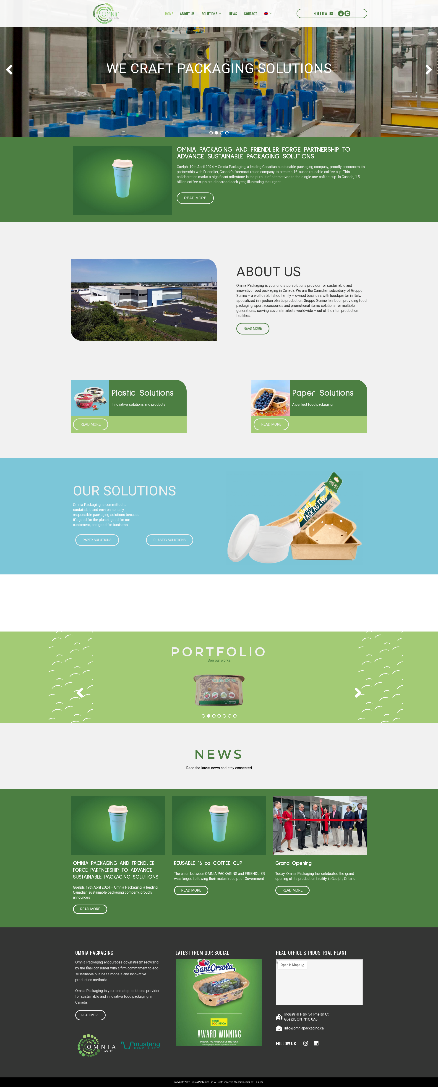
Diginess (258, 1082)
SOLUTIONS (209, 13)
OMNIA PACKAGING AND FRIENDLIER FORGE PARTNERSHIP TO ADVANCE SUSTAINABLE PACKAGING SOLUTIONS (263, 153)
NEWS (233, 13)
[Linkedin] (347, 13)
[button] (252, 328)
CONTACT (250, 13)
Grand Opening (293, 863)
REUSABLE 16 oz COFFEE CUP (209, 863)
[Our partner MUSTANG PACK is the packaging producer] (219, 1002)
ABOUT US (187, 13)
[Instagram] (341, 13)
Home (169, 13)
